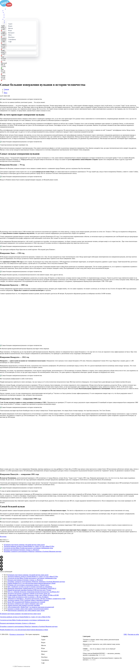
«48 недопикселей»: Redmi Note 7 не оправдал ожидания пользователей (31, 607)
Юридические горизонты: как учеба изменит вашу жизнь (26, 610)
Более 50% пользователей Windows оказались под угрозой (26, 602)
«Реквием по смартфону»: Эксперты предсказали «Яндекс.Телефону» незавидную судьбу (36, 598)
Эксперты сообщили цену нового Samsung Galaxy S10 (25, 603)
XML (125, 634)
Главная (6, 89)
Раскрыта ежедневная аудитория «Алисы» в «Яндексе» (21, 550)
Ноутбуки (44, 657)
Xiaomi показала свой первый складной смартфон (24, 605)
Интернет (44, 651)
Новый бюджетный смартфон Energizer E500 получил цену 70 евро (29, 590)
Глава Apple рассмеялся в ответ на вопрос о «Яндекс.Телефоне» (28, 597)
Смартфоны (45, 660)
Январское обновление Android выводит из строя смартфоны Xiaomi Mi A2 (32, 588)
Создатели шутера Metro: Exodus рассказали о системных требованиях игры (28, 548)
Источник (3, 536)
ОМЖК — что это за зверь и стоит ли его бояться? (99, 649)
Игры (43, 648)
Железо (43, 645)
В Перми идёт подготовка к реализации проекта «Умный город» (28, 585)
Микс (5, 93)
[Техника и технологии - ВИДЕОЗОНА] (6, 6)
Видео (43, 642)
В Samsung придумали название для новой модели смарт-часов (24, 544)
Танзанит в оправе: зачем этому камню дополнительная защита (28, 609)
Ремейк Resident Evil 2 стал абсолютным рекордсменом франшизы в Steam (31, 583)
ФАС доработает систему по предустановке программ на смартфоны (30, 586)
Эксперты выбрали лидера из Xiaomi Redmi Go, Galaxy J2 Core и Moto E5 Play (29, 546)
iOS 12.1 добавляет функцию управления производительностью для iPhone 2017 (33, 592)
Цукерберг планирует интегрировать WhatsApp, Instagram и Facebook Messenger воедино (32, 551)
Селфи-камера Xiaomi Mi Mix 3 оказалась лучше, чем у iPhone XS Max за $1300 (33, 595)
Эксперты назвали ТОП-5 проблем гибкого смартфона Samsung (28, 600)
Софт (43, 663)
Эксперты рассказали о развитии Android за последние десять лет (29, 593)
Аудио (43, 639)
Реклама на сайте (133, 634)
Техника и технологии (17, 634)
